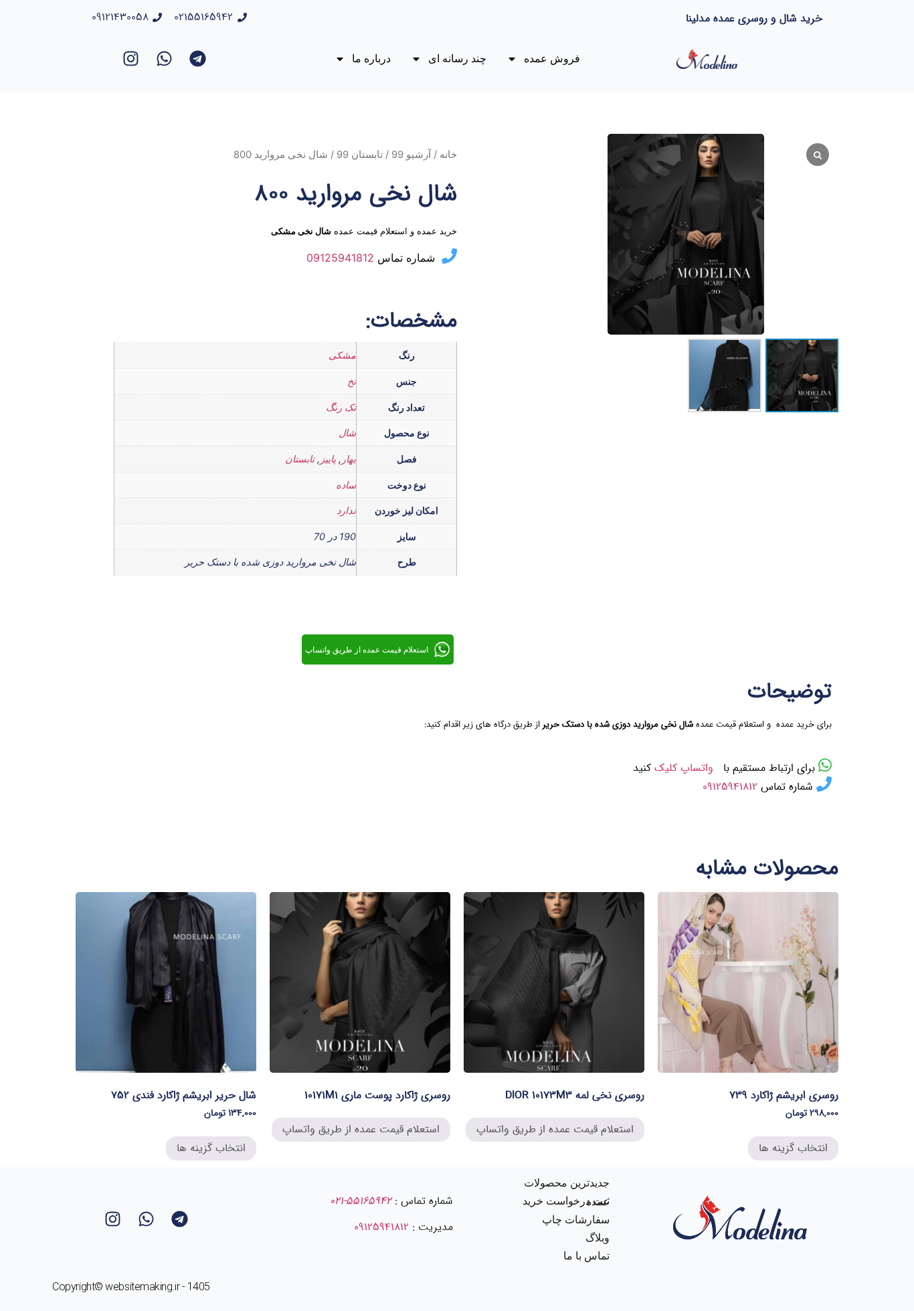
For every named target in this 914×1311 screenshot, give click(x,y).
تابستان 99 (360, 155)
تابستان (299, 458)
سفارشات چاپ (576, 1219)
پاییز (328, 458)
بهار (348, 458)
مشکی (342, 355)
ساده (346, 485)
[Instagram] (131, 59)
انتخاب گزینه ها (793, 1148)
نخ (351, 381)
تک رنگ (341, 407)
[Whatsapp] (164, 59)
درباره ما (371, 58)
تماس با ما (586, 1255)
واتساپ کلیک (685, 768)
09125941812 (340, 257)
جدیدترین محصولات (567, 1183)
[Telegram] (198, 59)
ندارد (346, 510)
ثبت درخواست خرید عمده (566, 1201)
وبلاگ (597, 1237)
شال (347, 432)
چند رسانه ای (457, 58)
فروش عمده (552, 58)
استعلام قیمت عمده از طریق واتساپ (555, 1129)
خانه (448, 155)
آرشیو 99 (411, 155)
